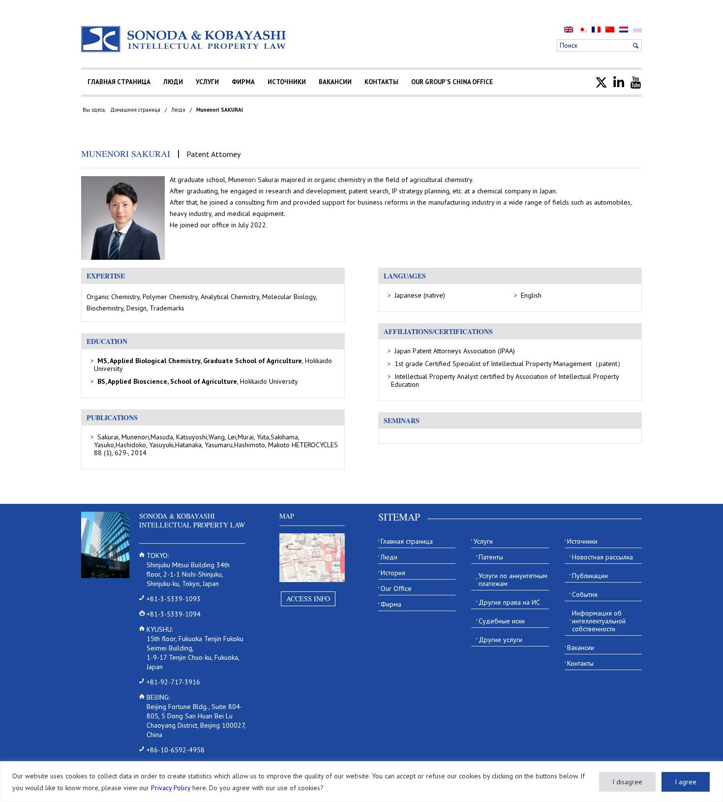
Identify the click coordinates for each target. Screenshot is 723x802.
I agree (685, 781)
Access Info (308, 598)
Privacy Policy (170, 787)
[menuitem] (568, 29)
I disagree (627, 781)
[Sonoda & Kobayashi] (184, 39)
